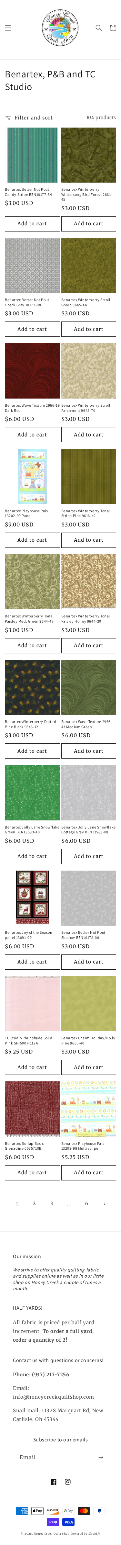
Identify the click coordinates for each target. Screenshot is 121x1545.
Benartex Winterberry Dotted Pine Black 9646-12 (30, 724)
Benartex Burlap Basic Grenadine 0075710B (24, 1146)
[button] (8, 28)
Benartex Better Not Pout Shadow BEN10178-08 (83, 935)
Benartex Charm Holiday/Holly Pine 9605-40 (88, 1040)
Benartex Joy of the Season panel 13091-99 (29, 935)
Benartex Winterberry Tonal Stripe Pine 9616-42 (85, 513)
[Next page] (104, 1204)
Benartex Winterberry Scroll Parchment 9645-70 (85, 408)
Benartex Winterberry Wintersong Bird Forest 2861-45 (87, 194)
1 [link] (17, 1204)
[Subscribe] (101, 1457)
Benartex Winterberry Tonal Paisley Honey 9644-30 (85, 619)
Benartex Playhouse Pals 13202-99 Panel (26, 513)
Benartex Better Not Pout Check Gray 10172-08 (27, 302)
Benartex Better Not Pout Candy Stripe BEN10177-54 (28, 192)
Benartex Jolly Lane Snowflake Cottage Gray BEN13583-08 (88, 830)
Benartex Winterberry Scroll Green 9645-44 (85, 302)
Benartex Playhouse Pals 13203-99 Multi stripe (83, 1146)
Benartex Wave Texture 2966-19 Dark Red (32, 408)
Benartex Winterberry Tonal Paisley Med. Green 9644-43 (29, 619)
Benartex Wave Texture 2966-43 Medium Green (86, 724)
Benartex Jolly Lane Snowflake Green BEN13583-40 (32, 830)
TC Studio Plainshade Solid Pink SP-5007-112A (29, 1040)
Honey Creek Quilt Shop (51, 1533)
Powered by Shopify (86, 1533)
